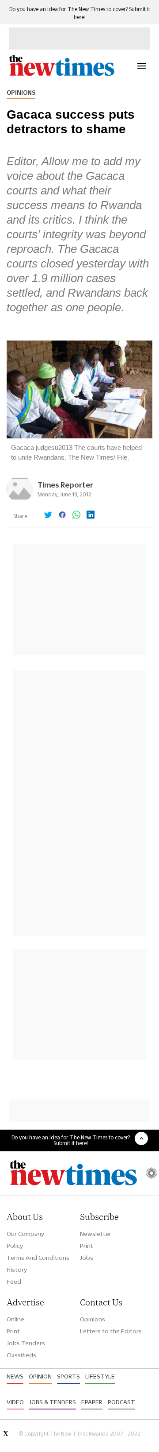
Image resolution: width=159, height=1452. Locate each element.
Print (86, 1245)
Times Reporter (65, 484)
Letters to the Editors (111, 1331)
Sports (68, 1376)
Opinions (21, 92)
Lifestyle (100, 1376)
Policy (15, 1245)
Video (15, 1402)
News (15, 1376)
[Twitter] (48, 515)
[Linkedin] (91, 515)
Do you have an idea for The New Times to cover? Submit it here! (70, 1140)
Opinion (40, 1376)
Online (15, 1319)
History (17, 1269)
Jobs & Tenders (52, 1402)
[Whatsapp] (76, 515)
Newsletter (95, 1233)
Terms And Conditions (38, 1257)
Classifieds (21, 1355)
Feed (14, 1281)
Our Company (25, 1233)
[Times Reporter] (20, 499)
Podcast (121, 1402)
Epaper (91, 1402)
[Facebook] (62, 515)
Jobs (86, 1257)
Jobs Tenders (26, 1343)
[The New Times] (61, 74)
